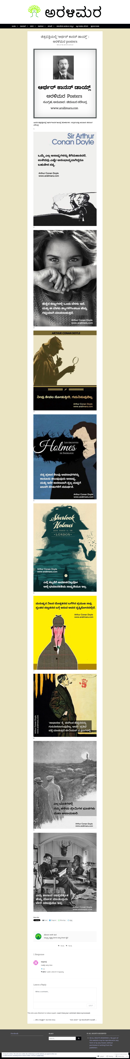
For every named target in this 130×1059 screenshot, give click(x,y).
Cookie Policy (40, 1055)
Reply (44, 972)
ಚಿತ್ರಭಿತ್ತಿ (62, 946)
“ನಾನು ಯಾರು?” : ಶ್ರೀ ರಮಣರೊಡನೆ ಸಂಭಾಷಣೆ (83, 1020)
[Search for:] (65, 1038)
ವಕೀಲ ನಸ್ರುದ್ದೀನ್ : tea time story (44, 1020)
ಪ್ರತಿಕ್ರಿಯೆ (91, 1005)
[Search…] (78, 1038)
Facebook (14, 1033)
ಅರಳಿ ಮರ (70, 45)
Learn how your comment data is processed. (73, 1013)
